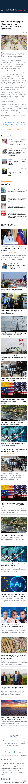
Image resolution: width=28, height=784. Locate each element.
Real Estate (6, 743)
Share (23, 32)
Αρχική (9, 755)
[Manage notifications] (24, 781)
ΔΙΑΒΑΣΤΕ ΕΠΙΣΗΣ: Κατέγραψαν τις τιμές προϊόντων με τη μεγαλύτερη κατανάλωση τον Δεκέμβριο (13, 124)
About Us (3, 755)
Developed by (9, 752)
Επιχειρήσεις (7, 741)
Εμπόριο (4, 18)
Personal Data (23, 755)
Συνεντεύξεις (15, 743)
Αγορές (9, 745)
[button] (2, 9)
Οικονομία (15, 741)
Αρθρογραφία (17, 745)
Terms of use (14, 755)
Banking (22, 741)
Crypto (23, 743)
